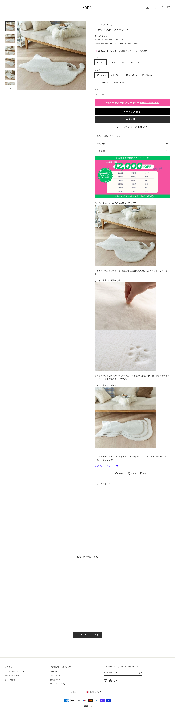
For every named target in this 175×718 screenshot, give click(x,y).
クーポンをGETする (149, 102)
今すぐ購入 (132, 119)
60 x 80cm (116, 75)
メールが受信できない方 (14, 671)
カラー (98, 57)
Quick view (24, 601)
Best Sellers (106, 25)
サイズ (98, 70)
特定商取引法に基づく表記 (60, 667)
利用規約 (53, 671)
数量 (97, 89)
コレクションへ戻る (89, 635)
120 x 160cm (102, 82)
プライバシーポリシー (59, 684)
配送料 (97, 39)
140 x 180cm (119, 82)
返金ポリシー (55, 675)
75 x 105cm (131, 75)
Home (97, 25)
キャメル (135, 62)
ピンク (112, 62)
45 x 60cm (101, 75)
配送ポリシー (55, 680)
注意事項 (101, 151)
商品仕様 (101, 143)
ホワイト (101, 62)
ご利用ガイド (10, 667)
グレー (123, 62)
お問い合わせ (10, 680)
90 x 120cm (147, 75)
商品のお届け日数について (109, 136)
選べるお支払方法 (12, 675)
